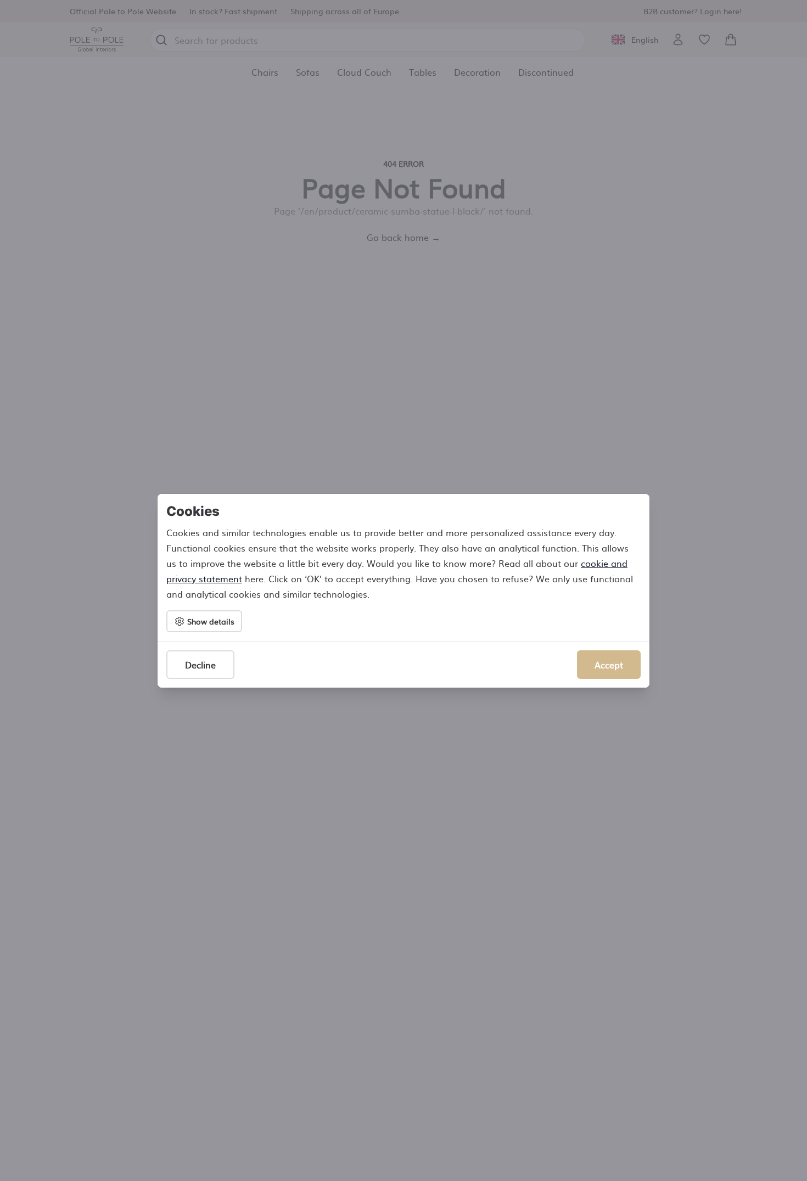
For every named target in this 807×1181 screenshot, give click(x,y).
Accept (609, 664)
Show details (210, 621)
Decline (200, 664)
